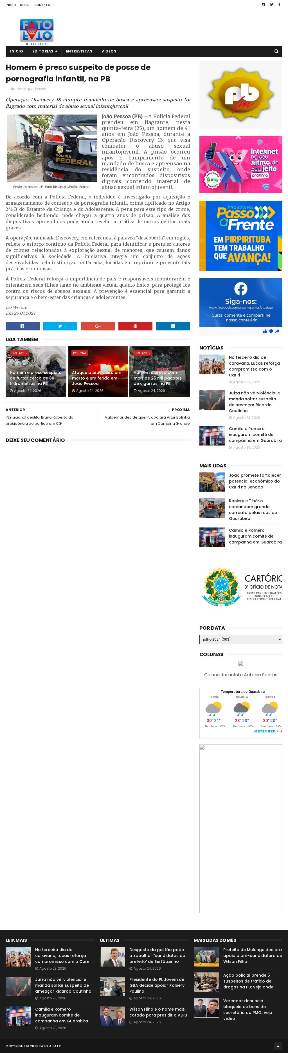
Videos (109, 51)
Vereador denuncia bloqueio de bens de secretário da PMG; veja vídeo (247, 1009)
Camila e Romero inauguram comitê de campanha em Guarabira (255, 434)
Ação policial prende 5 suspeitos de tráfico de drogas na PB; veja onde (248, 981)
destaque (24, 88)
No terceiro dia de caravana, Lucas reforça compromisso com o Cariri (254, 366)
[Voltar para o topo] (278, 1046)
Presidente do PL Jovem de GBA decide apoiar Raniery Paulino (156, 985)
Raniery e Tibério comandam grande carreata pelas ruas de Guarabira (253, 509)
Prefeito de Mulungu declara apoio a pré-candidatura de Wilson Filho (252, 955)
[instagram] (263, 4)
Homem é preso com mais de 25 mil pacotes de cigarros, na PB (158, 378)
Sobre (25, 5)
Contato (42, 5)
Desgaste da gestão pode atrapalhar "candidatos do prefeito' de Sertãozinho (157, 955)
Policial (41, 88)
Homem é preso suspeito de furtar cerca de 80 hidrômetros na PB (36, 378)
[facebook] (279, 4)
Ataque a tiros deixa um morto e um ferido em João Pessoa (96, 378)
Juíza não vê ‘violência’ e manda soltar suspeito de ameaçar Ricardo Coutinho (254, 402)
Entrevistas (79, 51)
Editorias (42, 51)
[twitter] (271, 4)
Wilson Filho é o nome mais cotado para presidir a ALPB (158, 1012)
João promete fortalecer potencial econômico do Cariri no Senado (255, 481)
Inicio (11, 5)
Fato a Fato (50, 1046)
